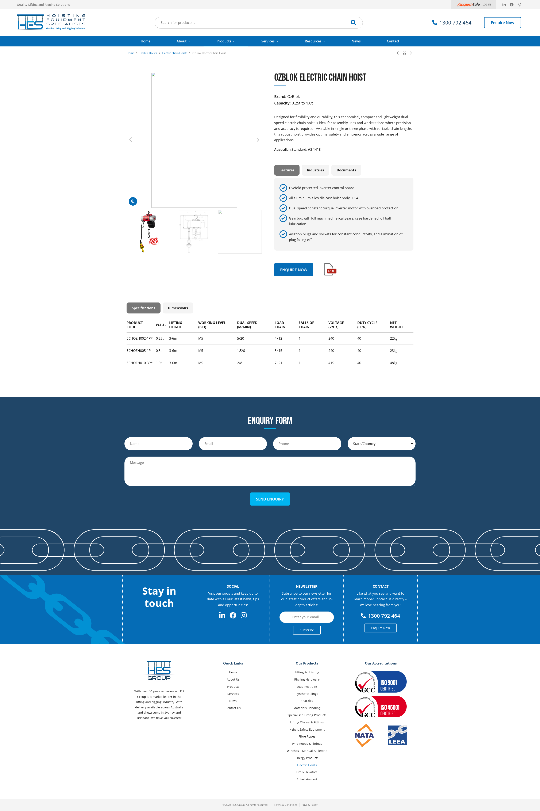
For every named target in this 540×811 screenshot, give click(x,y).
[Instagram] (519, 4)
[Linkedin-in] (504, 4)
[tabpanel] (343, 214)
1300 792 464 (455, 22)
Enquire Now (502, 22)
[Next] (409, 53)
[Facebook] (512, 4)
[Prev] (398, 53)
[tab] (287, 170)
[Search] (353, 22)
